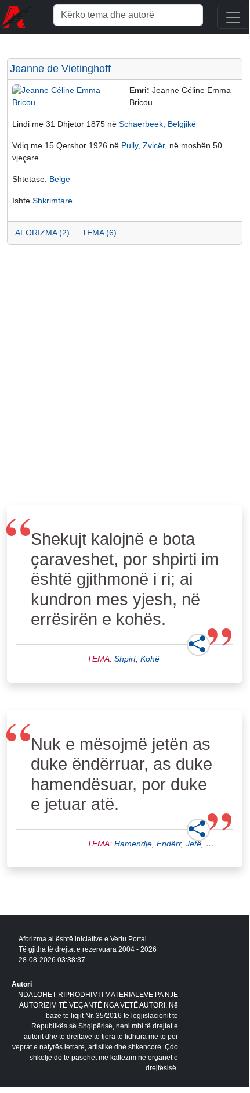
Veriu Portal (128, 939)
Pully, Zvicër (143, 145)
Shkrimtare (52, 200)
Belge (59, 179)
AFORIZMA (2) (42, 232)
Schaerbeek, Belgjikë (157, 123)
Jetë (193, 843)
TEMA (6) (99, 232)
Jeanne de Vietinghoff (60, 68)
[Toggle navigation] (233, 17)
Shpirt (125, 658)
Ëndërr (169, 843)
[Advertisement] (124, 378)
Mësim (218, 843)
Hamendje (133, 843)
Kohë (150, 658)
